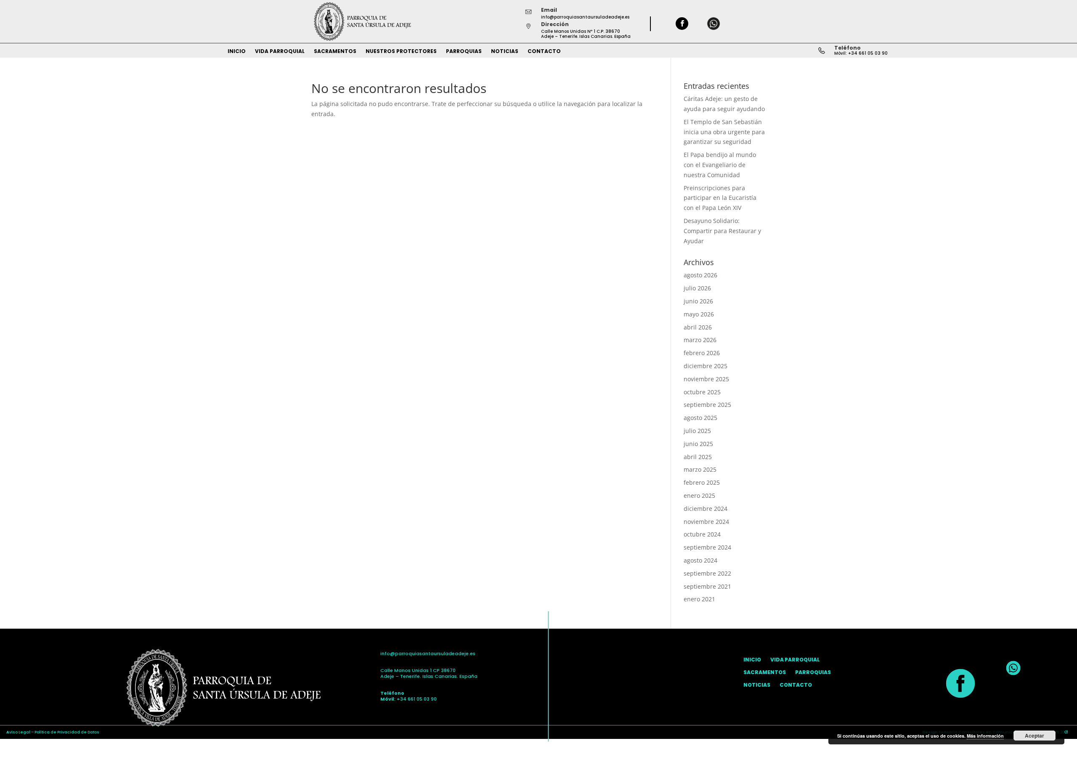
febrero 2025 (702, 482)
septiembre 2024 (707, 547)
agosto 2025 (700, 418)
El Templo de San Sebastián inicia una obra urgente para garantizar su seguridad (724, 132)
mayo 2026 (699, 314)
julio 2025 (697, 431)
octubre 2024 (702, 534)
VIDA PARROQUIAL (280, 51)
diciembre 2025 (705, 366)
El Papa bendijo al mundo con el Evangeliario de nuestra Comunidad (720, 165)
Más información (985, 736)
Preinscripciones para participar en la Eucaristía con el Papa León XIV (720, 198)
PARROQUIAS (464, 51)
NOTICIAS (504, 51)
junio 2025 (698, 444)
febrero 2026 (702, 353)
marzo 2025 (700, 469)
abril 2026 (698, 327)
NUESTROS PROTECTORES (401, 51)
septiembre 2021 (707, 586)
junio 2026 (698, 301)
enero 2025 (699, 495)
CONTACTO (544, 51)
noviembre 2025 (706, 379)
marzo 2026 (700, 340)
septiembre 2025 (707, 405)
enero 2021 (699, 599)
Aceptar (1034, 735)
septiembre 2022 (707, 573)
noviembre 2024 (706, 522)
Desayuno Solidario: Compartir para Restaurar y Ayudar (722, 231)
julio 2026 (697, 288)
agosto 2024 (700, 560)
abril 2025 (698, 457)
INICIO (237, 51)
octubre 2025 (702, 392)
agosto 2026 (700, 275)
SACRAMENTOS (335, 51)
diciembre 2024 (705, 509)
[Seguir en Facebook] (682, 23)
